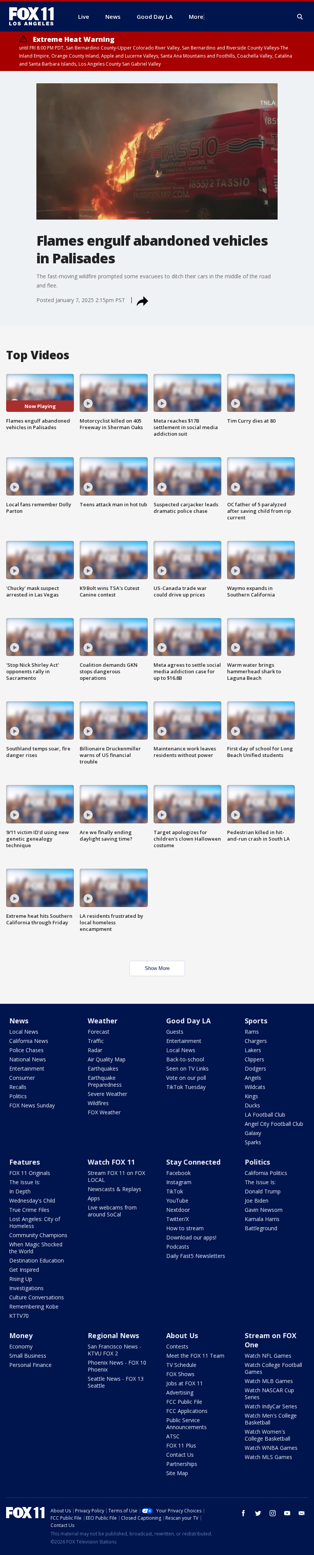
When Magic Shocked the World (35, 1248)
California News (28, 1040)
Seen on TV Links (187, 1068)
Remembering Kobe (34, 1306)
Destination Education (36, 1260)
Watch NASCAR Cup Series (269, 1393)
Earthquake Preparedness (105, 1081)
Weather (103, 1020)
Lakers (253, 1050)
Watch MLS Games (268, 1457)
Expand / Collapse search (300, 17)
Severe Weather (107, 1093)
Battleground (261, 1228)
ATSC (173, 1436)
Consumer (22, 1077)
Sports (256, 1020)
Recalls (17, 1087)
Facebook (178, 1173)
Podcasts (177, 1246)
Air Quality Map (107, 1059)
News (18, 1020)
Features (24, 1162)
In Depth (20, 1191)
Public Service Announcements (186, 1423)
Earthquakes (103, 1068)
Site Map (177, 1473)
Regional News (113, 1335)
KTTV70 (19, 1315)
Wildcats (255, 1087)
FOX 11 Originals (29, 1173)
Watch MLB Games (269, 1381)
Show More (157, 968)
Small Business (27, 1355)
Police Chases (26, 1050)
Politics (18, 1096)
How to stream (185, 1228)
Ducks (252, 1105)
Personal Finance (30, 1364)
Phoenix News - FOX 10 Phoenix (117, 1366)
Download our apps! (191, 1237)
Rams (252, 1031)
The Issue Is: (24, 1182)
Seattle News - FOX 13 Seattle (116, 1382)
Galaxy (253, 1133)
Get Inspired (24, 1269)
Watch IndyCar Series (271, 1406)
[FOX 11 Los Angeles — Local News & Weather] (34, 16)
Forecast (99, 1031)
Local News (23, 1031)
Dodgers (255, 1068)
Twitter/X (177, 1219)
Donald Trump (263, 1191)
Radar (95, 1050)
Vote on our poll (186, 1077)
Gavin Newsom (264, 1209)
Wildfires (98, 1103)
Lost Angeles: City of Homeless (34, 1222)
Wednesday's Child (32, 1200)
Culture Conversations (36, 1297)
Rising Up (20, 1278)
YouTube (177, 1200)
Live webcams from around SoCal (112, 1211)
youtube (287, 1513)
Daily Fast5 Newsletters (195, 1255)
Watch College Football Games (273, 1368)
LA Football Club (265, 1114)
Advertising (179, 1392)
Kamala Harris (262, 1219)
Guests (174, 1031)
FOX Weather (104, 1112)
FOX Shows (180, 1374)
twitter (258, 1513)
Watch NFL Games (268, 1355)
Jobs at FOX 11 (184, 1383)
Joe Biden (256, 1200)
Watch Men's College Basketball (271, 1419)
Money (21, 1335)
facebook (243, 1513)
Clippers (254, 1059)
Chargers (256, 1040)
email (302, 1513)
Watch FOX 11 (111, 1162)
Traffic (96, 1040)
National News (27, 1059)
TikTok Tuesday (186, 1087)
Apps (94, 1198)
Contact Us (180, 1454)
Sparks (253, 1142)
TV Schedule (181, 1364)
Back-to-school (185, 1059)
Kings (251, 1096)
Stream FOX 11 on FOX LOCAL (116, 1176)
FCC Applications (187, 1411)
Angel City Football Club (274, 1123)
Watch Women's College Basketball (267, 1435)
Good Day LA (188, 1020)
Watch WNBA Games (271, 1447)
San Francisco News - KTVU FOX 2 (114, 1350)
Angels (253, 1077)
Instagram (178, 1182)
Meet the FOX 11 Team (195, 1355)
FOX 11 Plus (181, 1445)
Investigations (26, 1288)
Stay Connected (193, 1162)
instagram (273, 1513)
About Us (182, 1335)
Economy (21, 1346)
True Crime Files (29, 1209)
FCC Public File (184, 1401)
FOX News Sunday (32, 1105)
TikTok (174, 1191)
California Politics (266, 1173)
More (196, 16)
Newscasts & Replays (114, 1189)
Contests (177, 1346)
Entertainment (26, 1068)
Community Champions (38, 1235)
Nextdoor (178, 1209)
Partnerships (181, 1463)
